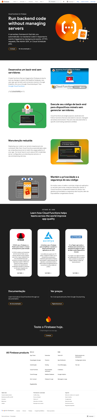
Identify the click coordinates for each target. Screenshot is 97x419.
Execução (22, 1)
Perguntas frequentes (69, 405)
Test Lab (77, 365)
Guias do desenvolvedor (7, 395)
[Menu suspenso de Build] (17, 1)
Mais (41, 1)
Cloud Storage (33, 374)
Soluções (31, 1)
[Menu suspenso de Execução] (26, 1)
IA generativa (33, 384)
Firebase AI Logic (49, 379)
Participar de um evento (38, 403)
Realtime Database (49, 374)
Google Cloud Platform (39, 410)
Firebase (30, 410)
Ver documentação (25, 49)
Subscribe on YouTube (37, 401)
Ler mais (20, 273)
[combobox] (54, 1)
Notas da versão (68, 401)
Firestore (47, 360)
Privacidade (12, 416)
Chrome (24, 410)
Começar (12, 49)
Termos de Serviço (5, 416)
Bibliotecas (4, 401)
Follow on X (35, 399)
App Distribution (62, 360)
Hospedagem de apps (35, 360)
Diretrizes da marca (69, 403)
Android (18, 410)
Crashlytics (60, 369)
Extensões (47, 355)
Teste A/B (60, 355)
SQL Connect (33, 379)
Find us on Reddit (37, 397)
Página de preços (57, 304)
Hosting (47, 365)
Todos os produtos (50, 410)
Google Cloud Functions (16, 86)
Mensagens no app (62, 379)
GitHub (3, 403)
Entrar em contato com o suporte (72, 395)
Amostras (4, 399)
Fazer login (93, 1)
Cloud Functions (34, 369)
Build (15, 1)
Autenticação (33, 365)
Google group (68, 399)
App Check (32, 355)
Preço (36, 1)
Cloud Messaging (62, 365)
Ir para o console (84, 1)
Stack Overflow (68, 397)
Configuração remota (80, 360)
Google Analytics (62, 374)
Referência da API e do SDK (7, 397)
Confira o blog (36, 395)
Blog (78, 1)
